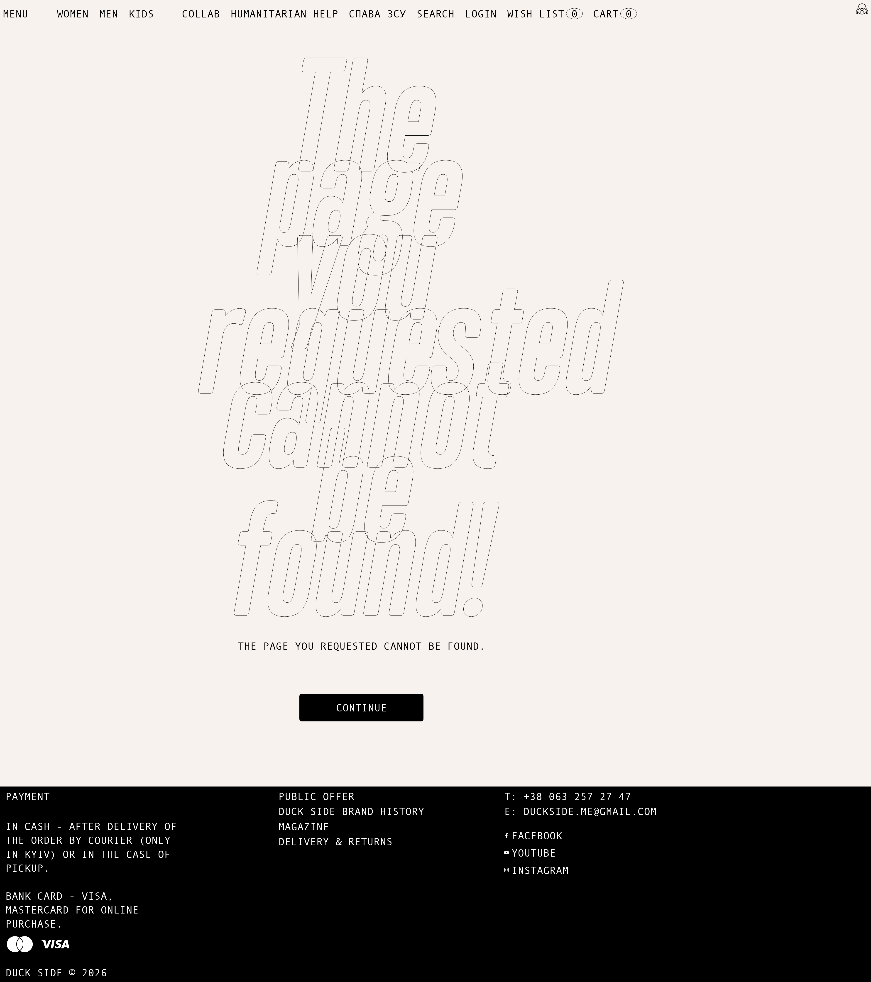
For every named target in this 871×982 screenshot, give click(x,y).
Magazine (303, 826)
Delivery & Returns (335, 841)
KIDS (141, 13)
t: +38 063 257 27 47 (567, 796)
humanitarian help (284, 13)
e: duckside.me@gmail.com (580, 811)
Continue (361, 707)
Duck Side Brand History (351, 811)
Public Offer (316, 796)
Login (481, 13)
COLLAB (201, 13)
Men (108, 13)
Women (73, 13)
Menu (15, 13)
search (435, 13)
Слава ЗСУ (377, 13)
